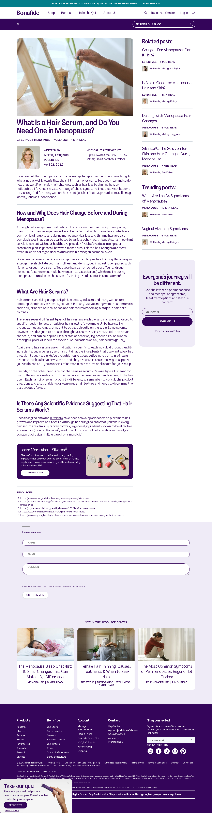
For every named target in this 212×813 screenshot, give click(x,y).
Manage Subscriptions (85, 728)
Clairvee (21, 731)
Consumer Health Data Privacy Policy (82, 762)
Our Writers (53, 744)
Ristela (20, 739)
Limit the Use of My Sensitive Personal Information (76, 765)
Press (50, 748)
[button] (145, 12)
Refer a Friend (85, 734)
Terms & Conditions (157, 762)
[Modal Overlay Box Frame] (36, 796)
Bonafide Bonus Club (89, 738)
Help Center (114, 726)
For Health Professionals (115, 740)
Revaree (21, 735)
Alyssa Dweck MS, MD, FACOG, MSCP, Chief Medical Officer (107, 157)
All (18, 24)
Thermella (22, 748)
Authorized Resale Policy (115, 762)
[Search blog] (191, 24)
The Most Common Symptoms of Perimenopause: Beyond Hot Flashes (166, 671)
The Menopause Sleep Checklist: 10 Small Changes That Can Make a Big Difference (45, 671)
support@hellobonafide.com (120, 730)
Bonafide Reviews (56, 756)
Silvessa (21, 756)
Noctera (21, 727)
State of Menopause (58, 752)
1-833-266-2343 (116, 734)
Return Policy (85, 746)
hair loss (87, 184)
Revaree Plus (23, 744)
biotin (31, 434)
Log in (184, 13)
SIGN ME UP (167, 321)
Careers (51, 735)
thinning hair (106, 184)
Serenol (21, 752)
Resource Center (56, 739)
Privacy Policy (54, 762)
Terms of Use (137, 762)
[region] (106, 3)
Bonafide (29, 762)
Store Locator (54, 731)
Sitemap (175, 762)
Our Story (52, 727)
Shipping (82, 751)
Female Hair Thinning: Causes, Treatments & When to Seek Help (106, 671)
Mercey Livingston (56, 155)
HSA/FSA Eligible (86, 742)
